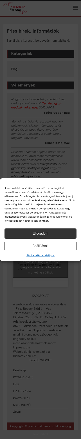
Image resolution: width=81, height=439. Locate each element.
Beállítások (40, 246)
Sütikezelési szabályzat (41, 255)
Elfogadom (40, 233)
